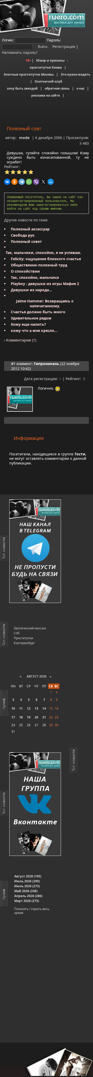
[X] (43, 182)
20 (36, 717)
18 (21, 717)
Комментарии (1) (20, 340)
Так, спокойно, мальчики (35, 277)
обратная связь (57, 88)
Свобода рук (23, 235)
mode (24, 137)
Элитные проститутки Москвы (29, 74)
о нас (80, 88)
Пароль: (54, 40)
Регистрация (63, 46)
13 (36, 708)
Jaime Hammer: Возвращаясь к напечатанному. (45, 303)
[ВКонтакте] (7, 182)
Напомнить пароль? (19, 52)
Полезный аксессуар (30, 229)
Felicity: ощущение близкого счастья (46, 258)
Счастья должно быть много (38, 311)
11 (21, 708)
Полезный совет (26, 241)
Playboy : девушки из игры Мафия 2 (45, 283)
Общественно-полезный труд (39, 265)
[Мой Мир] (51, 182)
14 (44, 708)
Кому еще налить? (28, 324)
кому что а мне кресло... (34, 330)
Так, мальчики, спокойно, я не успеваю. (43, 252)
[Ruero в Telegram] (35, 551)
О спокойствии (25, 271)
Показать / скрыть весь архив (31, 911)
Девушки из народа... (31, 289)
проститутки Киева (46, 67)
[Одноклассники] (14, 182)
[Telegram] (22, 182)
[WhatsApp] (29, 182)
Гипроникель (46, 363)
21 (44, 717)
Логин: (8, 40)
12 (28, 708)
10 (13, 708)
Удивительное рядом (31, 318)
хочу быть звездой (22, 88)
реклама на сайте (45, 95)
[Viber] (36, 182)
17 (13, 717)
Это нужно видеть (75, 74)
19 (28, 717)
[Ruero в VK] (35, 804)
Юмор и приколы (50, 60)
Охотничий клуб (48, 81)
